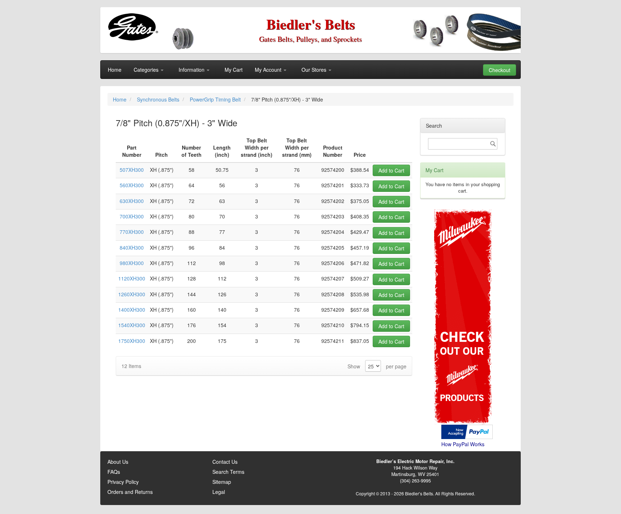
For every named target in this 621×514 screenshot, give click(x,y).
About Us (117, 461)
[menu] (310, 70)
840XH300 (132, 247)
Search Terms (228, 471)
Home (120, 99)
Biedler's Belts (310, 23)
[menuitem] (115, 70)
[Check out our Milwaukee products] (462, 290)
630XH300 (132, 200)
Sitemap (221, 481)
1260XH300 (131, 294)
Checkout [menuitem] (499, 70)
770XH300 (132, 231)
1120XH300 (131, 278)
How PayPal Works (462, 444)
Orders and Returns (130, 491)
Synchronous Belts (159, 99)
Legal (218, 491)
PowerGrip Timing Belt (216, 99)
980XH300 (132, 263)
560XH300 (132, 185)
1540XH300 (131, 325)
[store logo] (132, 27)
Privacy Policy (123, 481)
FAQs (113, 471)
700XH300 (132, 216)
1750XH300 (131, 340)
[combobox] (462, 144)
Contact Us (225, 461)
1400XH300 (131, 309)
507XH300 (132, 169)
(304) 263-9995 (415, 480)
